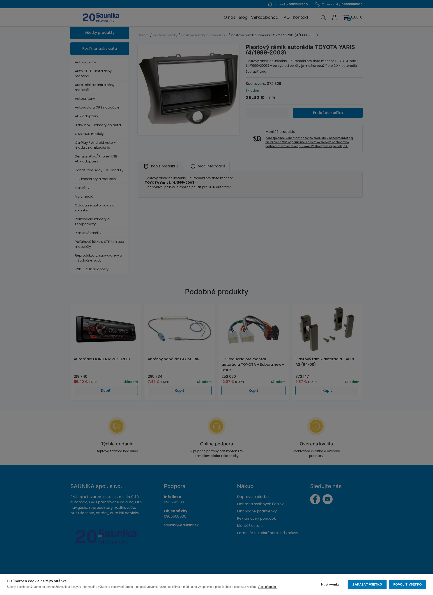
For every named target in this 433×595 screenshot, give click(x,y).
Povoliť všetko (407, 584)
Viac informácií (267, 586)
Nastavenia (330, 584)
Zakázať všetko (367, 584)
